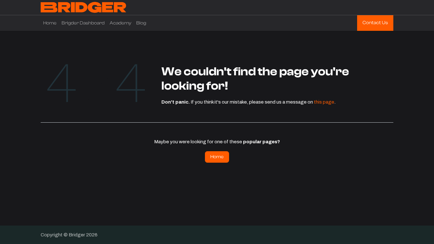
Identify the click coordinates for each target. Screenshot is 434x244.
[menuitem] (50, 23)
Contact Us (375, 22)
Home (217, 156)
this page (324, 102)
